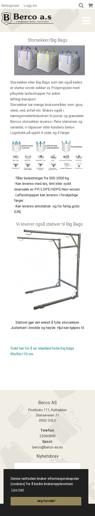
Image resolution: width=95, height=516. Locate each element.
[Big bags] (48, 270)
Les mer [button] (17, 490)
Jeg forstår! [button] (46, 501)
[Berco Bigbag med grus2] (49, 60)
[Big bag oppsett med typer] (47, 155)
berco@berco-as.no (47, 447)
